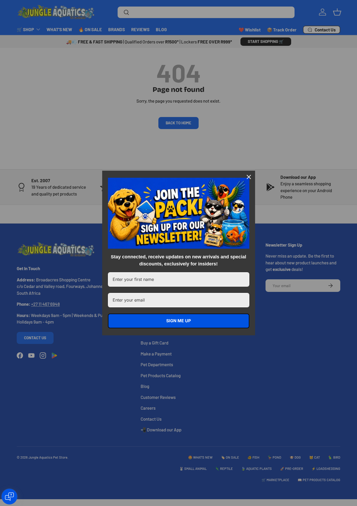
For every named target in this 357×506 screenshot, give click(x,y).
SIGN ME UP (178, 320)
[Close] (249, 177)
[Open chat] (9, 496)
